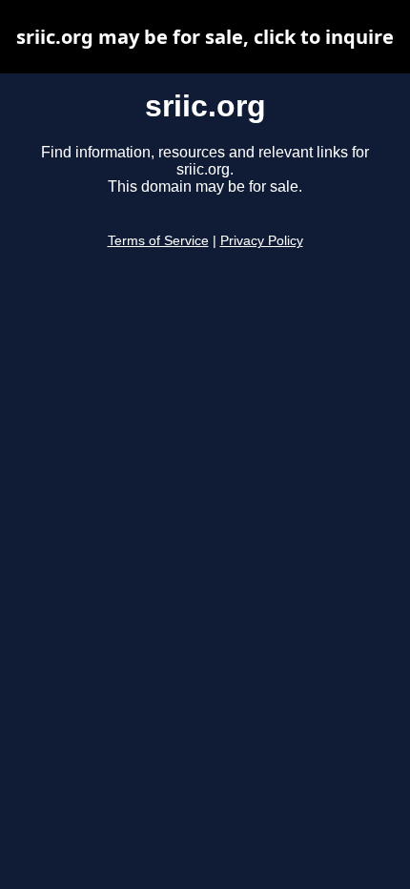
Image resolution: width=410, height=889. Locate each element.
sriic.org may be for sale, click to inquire (205, 37)
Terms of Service (158, 241)
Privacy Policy (261, 241)
